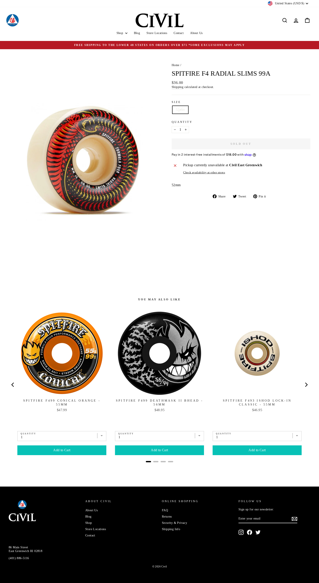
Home (175, 65)
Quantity (182, 122)
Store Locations (156, 33)
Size (176, 102)
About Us (196, 33)
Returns (167, 516)
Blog (137, 33)
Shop (120, 33)
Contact (179, 33)
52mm (180, 109)
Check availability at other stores (204, 172)
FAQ (165, 510)
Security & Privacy (174, 522)
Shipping (177, 87)
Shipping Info (171, 529)
